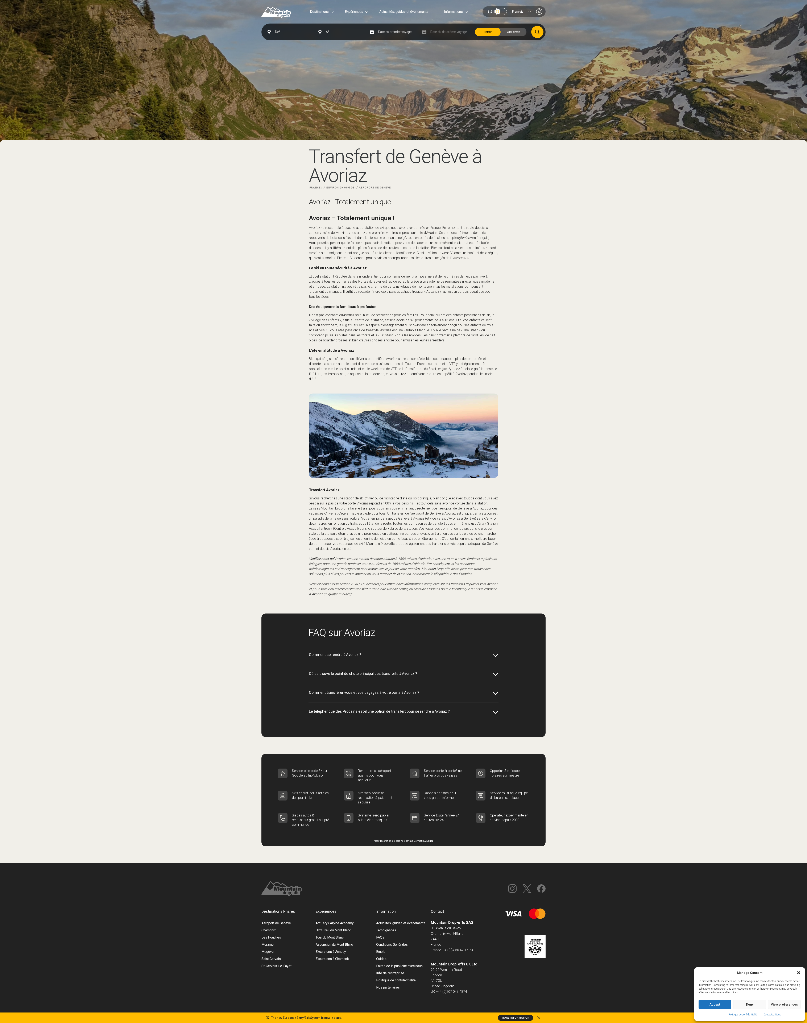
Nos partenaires (388, 987)
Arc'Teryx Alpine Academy (335, 923)
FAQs (380, 937)
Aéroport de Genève (276, 923)
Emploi (381, 952)
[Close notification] (538, 1017)
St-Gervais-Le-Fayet (276, 966)
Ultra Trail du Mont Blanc (333, 930)
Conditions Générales (392, 945)
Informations (453, 12)
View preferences (784, 1004)
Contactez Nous (772, 1014)
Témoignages (386, 930)
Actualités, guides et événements (404, 12)
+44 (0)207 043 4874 (451, 992)
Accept (714, 1004)
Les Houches (271, 937)
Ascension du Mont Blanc (334, 945)
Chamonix (268, 930)
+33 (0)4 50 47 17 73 (457, 950)
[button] (798, 973)
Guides (381, 959)
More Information (515, 1017)
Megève (267, 952)
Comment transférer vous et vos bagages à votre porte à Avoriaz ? (364, 692)
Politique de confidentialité (743, 1014)
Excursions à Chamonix (332, 959)
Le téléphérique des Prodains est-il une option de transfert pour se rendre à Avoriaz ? (379, 711)
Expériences (354, 12)
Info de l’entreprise (390, 973)
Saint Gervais (271, 959)
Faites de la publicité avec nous (399, 966)
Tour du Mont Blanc (330, 937)
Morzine (267, 945)
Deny (749, 1004)
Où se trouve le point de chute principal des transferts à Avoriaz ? (363, 673)
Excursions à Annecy (331, 952)
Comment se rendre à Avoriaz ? (335, 654)
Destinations (319, 12)
